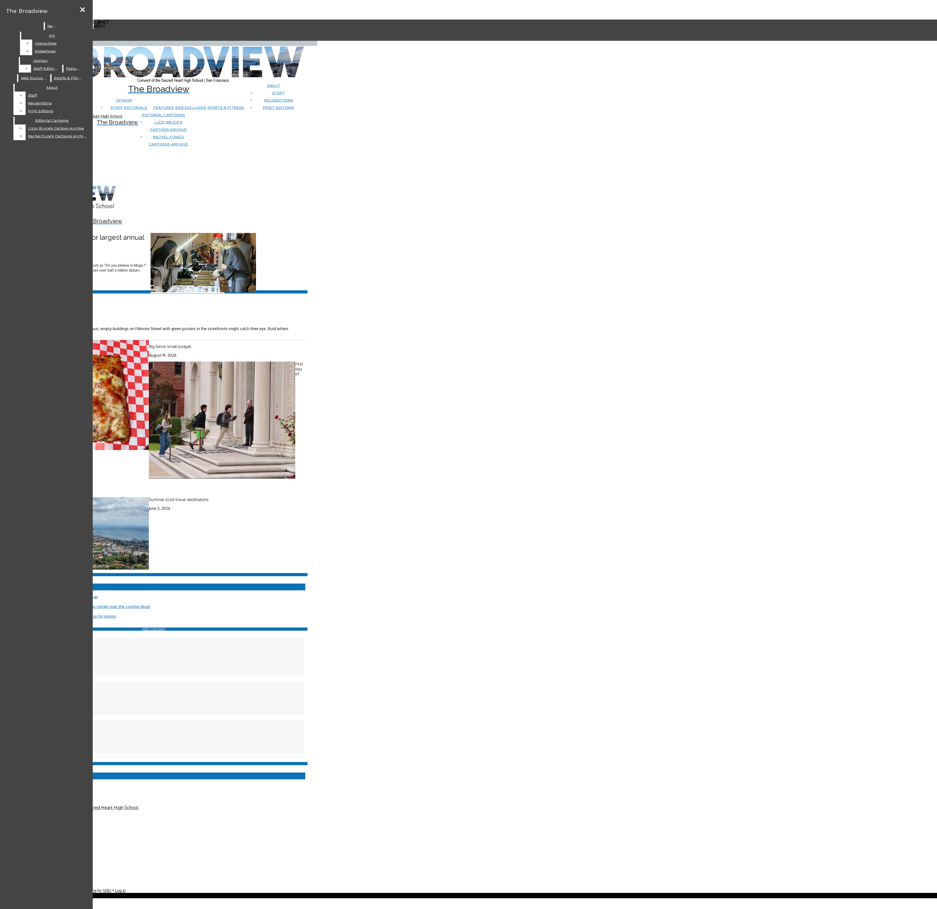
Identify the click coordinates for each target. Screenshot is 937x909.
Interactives (46, 43)
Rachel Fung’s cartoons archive (57, 136)
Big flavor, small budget (170, 346)
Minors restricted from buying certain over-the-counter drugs (96, 606)
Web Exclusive (190, 107)
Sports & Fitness (225, 107)
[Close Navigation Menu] (82, 10)
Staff (278, 93)
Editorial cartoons (163, 115)
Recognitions (278, 100)
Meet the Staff (153, 629)
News (52, 26)
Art (52, 35)
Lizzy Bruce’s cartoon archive (56, 128)
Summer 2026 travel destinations (179, 499)
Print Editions (278, 107)
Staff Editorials (129, 107)
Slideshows (45, 51)
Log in (120, 890)
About (273, 85)
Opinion (124, 100)
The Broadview (27, 11)
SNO (107, 890)
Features (163, 107)
